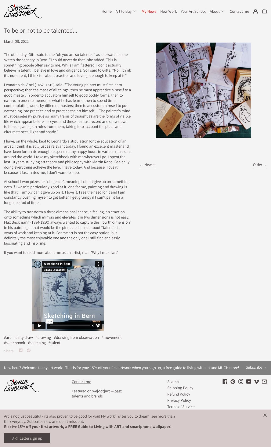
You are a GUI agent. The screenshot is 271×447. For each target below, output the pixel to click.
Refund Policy (178, 394)
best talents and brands (97, 393)
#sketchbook (14, 342)
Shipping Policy (180, 387)
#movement (112, 337)
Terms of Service (181, 406)
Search (173, 381)
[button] (264, 11)
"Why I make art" (104, 252)
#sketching (37, 342)
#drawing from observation (76, 337)
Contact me (81, 381)
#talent (54, 342)
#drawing (43, 337)
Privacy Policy (179, 400)
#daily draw (23, 337)
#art (7, 337)
